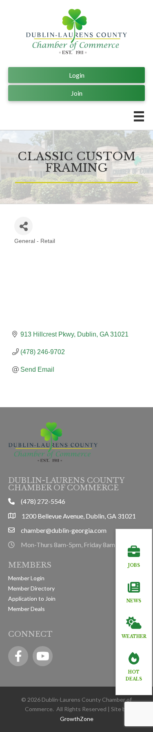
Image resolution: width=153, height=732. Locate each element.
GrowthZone (76, 718)
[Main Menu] (139, 116)
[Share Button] (23, 226)
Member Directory (31, 588)
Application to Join (31, 598)
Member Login (26, 578)
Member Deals (26, 608)
